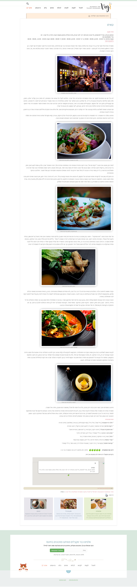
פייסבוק (111, 41)
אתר (106, 41)
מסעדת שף (99, 488)
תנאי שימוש (62, 580)
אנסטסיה (98, 511)
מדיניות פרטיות (73, 580)
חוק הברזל (68, 511)
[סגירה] (95, 463)
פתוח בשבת (105, 488)
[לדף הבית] (99, 7)
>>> (87, 518)
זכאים (38, 511)
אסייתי (109, 488)
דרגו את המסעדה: (108, 450)
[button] (68, 475)
